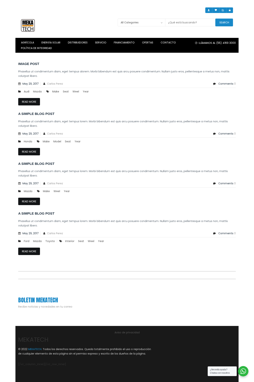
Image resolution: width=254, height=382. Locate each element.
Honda (28, 141)
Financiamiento (124, 42)
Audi (26, 91)
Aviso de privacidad (127, 332)
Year (86, 91)
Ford (26, 241)
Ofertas (147, 42)
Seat (66, 91)
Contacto (168, 42)
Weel (76, 91)
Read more (29, 102)
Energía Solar (50, 42)
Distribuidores (78, 42)
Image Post (28, 64)
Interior (69, 241)
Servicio (100, 42)
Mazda (37, 91)
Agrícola (27, 42)
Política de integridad (36, 48)
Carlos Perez (55, 84)
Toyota (50, 241)
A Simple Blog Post (36, 114)
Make (55, 91)
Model (57, 141)
